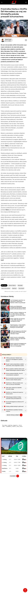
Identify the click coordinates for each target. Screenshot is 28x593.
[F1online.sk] (14, 2)
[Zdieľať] (26, 40)
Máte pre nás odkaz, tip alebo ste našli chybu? (15, 291)
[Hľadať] (2, 2)
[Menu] (26, 2)
